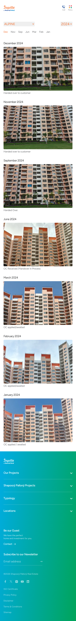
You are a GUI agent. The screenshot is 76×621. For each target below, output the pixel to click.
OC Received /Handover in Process (22, 268)
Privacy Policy (10, 595)
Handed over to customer (17, 92)
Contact (8, 544)
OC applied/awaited (14, 327)
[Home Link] (9, 8)
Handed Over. (11, 210)
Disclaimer (8, 601)
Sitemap (7, 612)
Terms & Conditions (13, 606)
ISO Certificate (11, 589)
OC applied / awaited (15, 444)
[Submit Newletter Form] (41, 561)
